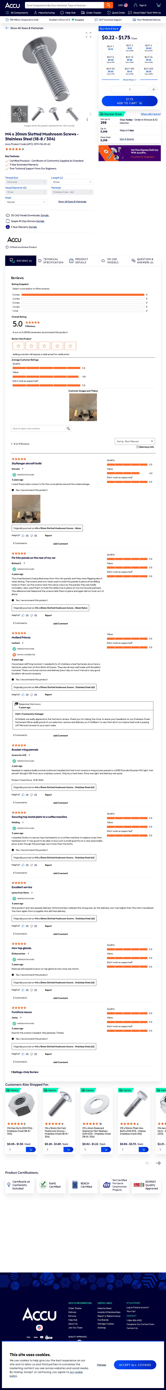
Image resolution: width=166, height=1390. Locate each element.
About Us (73, 1323)
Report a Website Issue (109, 1316)
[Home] (39, 1314)
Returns (72, 1316)
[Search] (108, 5)
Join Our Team (75, 1327)
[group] (49, 67)
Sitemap (102, 1327)
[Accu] (12, 5)
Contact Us (132, 1328)
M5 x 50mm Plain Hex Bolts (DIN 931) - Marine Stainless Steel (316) (133, 1131)
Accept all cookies (135, 1364)
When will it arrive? (151, 113)
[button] (88, 35)
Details (45, 215)
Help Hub (72, 1320)
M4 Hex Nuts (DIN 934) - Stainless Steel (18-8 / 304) (20, 1131)
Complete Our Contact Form (140, 1324)
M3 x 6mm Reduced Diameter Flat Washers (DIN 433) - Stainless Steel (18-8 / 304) (96, 1132)
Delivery (72, 1312)
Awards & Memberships (109, 1312)
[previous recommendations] (147, 1163)
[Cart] (158, 5)
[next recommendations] (158, 1163)
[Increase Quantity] (106, 89)
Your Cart (131, 1311)
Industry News (105, 1308)
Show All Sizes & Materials (26, 28)
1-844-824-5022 (134, 1320)
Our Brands (103, 1320)
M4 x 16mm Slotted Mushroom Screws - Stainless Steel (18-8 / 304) (56, 1132)
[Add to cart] (31, 1149)
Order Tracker (75, 1308)
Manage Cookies (106, 1323)
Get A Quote (127, 139)
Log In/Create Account (138, 1307)
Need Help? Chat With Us (147, 12)
